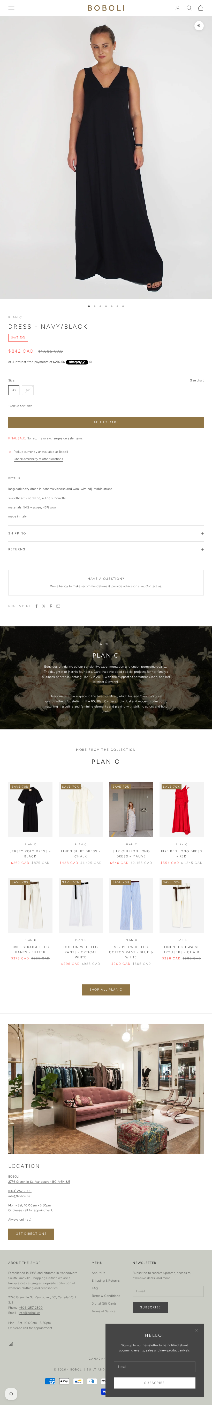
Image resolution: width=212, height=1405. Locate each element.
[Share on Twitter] (44, 606)
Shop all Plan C (106, 989)
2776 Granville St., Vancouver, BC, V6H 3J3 (39, 1181)
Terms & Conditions (106, 1296)
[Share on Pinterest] (51, 606)
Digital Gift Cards (104, 1303)
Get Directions (31, 1234)
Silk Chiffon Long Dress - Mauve (131, 853)
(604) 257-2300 (20, 1191)
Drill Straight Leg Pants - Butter (30, 949)
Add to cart (106, 422)
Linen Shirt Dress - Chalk (80, 853)
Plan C (15, 317)
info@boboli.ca (19, 1196)
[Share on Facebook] (36, 606)
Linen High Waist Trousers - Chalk (182, 949)
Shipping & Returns (106, 1280)
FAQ (95, 1288)
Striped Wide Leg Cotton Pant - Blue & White (131, 952)
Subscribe (154, 1383)
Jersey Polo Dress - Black (30, 853)
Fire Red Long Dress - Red (181, 853)
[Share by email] (58, 606)
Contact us (153, 586)
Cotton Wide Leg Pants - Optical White (81, 952)
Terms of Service (104, 1311)
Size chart (197, 380)
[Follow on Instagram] (10, 1343)
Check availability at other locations (38, 459)
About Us (98, 1273)
